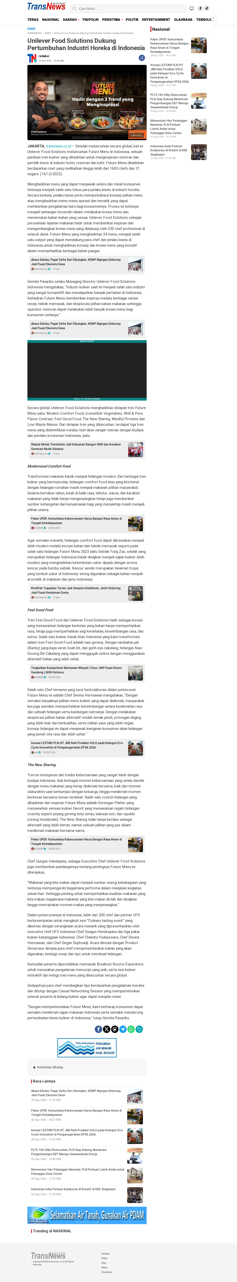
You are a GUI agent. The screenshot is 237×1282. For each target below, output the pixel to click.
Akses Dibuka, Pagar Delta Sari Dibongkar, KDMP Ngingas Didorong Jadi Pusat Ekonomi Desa (76, 262)
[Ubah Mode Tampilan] (192, 8)
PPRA (104, 1267)
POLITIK (132, 19)
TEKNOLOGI (205, 19)
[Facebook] (200, 8)
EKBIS (48, 33)
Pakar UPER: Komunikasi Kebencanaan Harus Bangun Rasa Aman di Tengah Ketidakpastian (76, 520)
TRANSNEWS (34, 33)
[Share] (142, 58)
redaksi (44, 56)
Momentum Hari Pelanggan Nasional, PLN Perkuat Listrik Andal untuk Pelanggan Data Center (168, 127)
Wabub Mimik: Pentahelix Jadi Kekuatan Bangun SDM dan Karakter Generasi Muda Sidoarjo (76, 446)
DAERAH (70, 19)
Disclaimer (107, 1272)
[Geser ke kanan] (213, 17)
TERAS (33, 19)
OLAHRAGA (183, 19)
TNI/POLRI (90, 19)
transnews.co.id (58, 146)
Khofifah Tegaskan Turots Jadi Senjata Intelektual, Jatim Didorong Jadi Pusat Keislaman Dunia (76, 590)
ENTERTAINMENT (156, 19)
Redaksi (105, 1253)
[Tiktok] (207, 8)
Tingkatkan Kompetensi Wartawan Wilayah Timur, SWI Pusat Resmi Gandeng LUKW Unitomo (76, 670)
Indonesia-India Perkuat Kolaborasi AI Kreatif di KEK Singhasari (168, 150)
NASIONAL (50, 19)
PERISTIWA (111, 19)
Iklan (103, 1263)
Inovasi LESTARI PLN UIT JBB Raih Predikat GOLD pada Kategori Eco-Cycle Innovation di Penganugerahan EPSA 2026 (77, 745)
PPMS (104, 1258)
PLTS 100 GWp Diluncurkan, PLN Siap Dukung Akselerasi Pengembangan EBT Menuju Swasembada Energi (169, 101)
